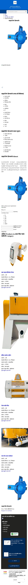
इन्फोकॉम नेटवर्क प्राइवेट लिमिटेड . (16, 575)
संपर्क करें (5, 529)
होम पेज (5, 523)
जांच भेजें (15, 560)
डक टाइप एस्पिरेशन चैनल (7, 272)
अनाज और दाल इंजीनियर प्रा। (15, 7)
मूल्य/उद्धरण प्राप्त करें (5, 287)
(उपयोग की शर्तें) (12, 574)
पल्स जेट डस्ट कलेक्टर (7, 456)
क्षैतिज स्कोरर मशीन (6, 355)
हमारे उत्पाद (5, 527)
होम (5, 14)
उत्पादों (6, 15)
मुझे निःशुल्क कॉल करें (14, 565)
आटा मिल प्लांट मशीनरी (9, 17)
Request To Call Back (6, 510)
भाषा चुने (19, 582)
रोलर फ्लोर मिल (5, 405)
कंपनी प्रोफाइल (6, 525)
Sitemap (5, 531)
